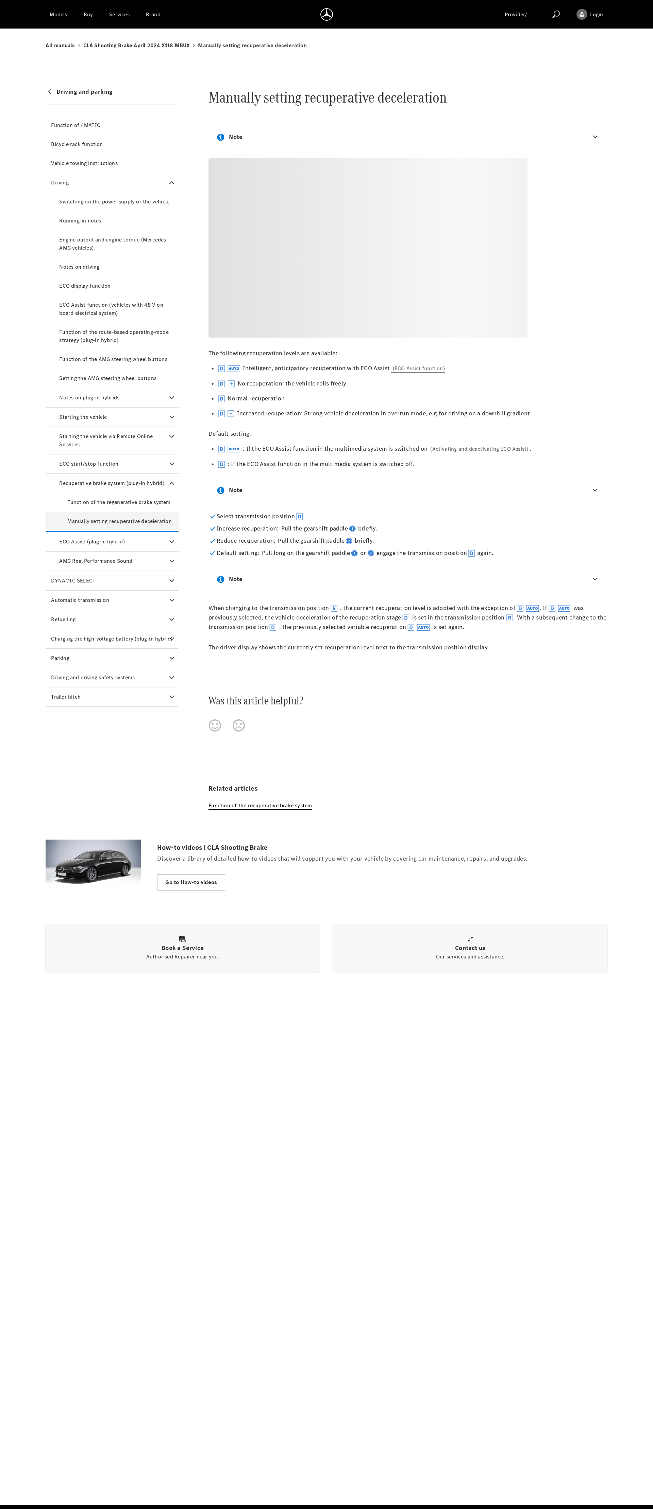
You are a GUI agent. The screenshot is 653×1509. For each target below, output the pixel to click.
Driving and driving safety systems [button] (93, 677)
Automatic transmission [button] (80, 600)
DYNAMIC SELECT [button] (73, 580)
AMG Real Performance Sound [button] (95, 560)
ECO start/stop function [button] (88, 463)
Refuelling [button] (63, 619)
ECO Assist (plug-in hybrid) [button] (91, 541)
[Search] (556, 14)
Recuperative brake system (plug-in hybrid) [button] (111, 483)
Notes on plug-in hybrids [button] (89, 397)
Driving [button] (59, 182)
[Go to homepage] (327, 14)
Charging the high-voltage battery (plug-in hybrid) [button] (111, 638)
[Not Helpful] (238, 725)
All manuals (60, 45)
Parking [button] (60, 658)
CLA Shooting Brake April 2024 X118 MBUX (136, 45)
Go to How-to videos (191, 882)
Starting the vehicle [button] (83, 416)
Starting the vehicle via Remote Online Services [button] (106, 440)
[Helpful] (214, 725)
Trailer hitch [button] (66, 696)
